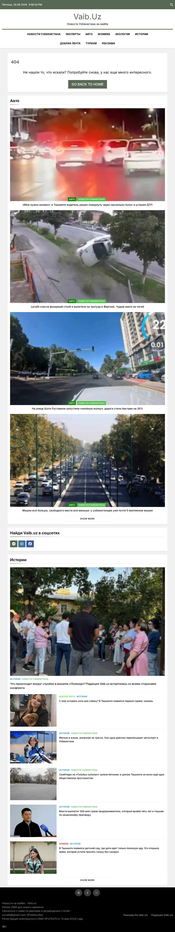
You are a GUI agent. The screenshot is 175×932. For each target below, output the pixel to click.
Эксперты (73, 34)
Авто (89, 34)
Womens (104, 34)
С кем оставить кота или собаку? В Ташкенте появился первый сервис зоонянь (106, 700)
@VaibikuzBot (35, 914)
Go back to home (88, 84)
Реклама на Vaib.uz (135, 915)
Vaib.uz (87, 16)
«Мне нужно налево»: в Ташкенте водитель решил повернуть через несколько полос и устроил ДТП (87, 204)
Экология (122, 34)
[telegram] (14, 543)
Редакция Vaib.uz (162, 915)
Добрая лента (70, 43)
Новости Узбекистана (43, 34)
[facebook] (30, 543)
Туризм (91, 43)
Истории (141, 34)
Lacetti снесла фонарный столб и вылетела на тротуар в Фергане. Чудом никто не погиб (87, 306)
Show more (87, 518)
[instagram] (22, 543)
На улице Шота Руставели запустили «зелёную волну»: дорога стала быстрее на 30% (87, 408)
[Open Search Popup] (171, 4)
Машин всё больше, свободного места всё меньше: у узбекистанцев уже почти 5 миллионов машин (87, 510)
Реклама (108, 43)
